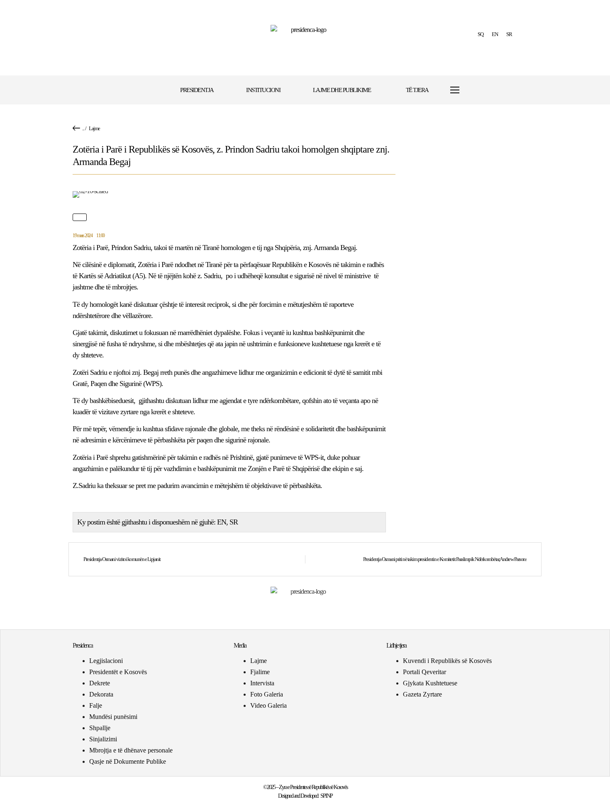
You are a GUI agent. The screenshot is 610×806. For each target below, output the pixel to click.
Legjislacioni (106, 660)
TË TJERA (417, 90)
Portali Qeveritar (424, 671)
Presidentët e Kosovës (118, 671)
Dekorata (101, 694)
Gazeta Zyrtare (422, 694)
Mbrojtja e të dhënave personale (131, 750)
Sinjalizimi (103, 739)
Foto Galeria (266, 694)
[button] (480, 90)
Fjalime (260, 671)
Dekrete (99, 683)
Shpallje (99, 727)
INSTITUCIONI (263, 90)
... (83, 128)
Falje (95, 705)
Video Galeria (268, 705)
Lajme (94, 128)
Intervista (262, 683)
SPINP (326, 796)
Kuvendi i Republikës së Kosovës (447, 660)
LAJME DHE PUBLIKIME (342, 90)
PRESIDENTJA (197, 90)
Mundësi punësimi (113, 716)
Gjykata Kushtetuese (430, 683)
